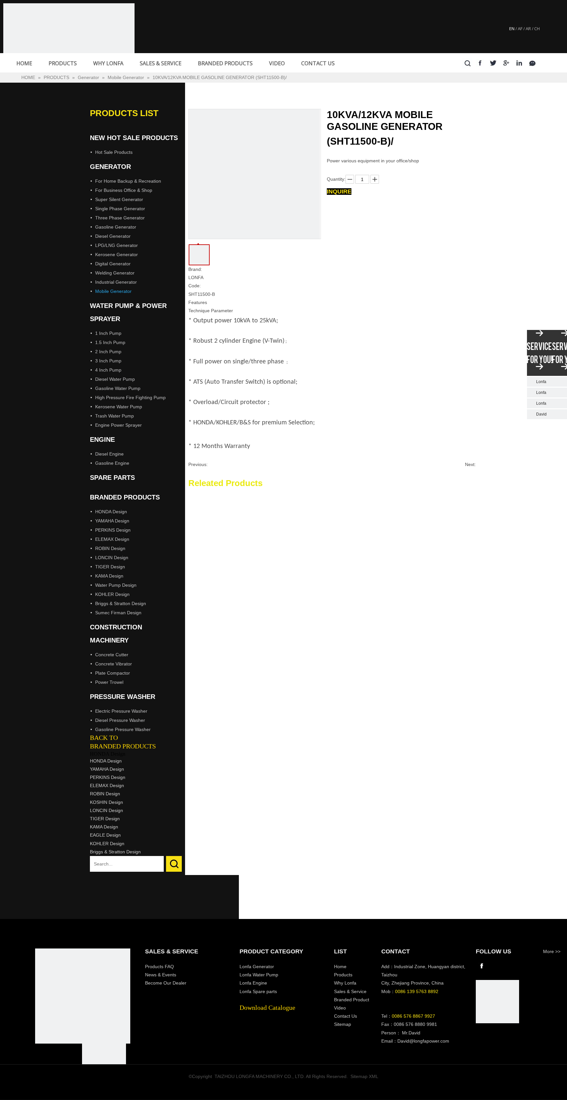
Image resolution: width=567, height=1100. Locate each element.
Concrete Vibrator (113, 663)
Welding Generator (115, 272)
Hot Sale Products (114, 152)
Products (343, 974)
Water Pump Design (115, 585)
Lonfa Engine (253, 983)
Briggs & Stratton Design (120, 603)
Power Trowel (109, 682)
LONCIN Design (111, 557)
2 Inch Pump (108, 351)
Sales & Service (350, 991)
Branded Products (125, 497)
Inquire (339, 191)
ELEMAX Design (112, 539)
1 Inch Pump (108, 333)
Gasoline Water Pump (117, 388)
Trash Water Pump (114, 415)
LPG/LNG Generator (116, 245)
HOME (24, 63)
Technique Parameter (210, 310)
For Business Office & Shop (123, 190)
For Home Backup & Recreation (128, 181)
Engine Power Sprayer (118, 425)
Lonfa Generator (257, 966)
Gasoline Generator (115, 227)
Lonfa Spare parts (258, 991)
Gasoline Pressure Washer (123, 729)
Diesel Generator (113, 236)
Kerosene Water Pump (118, 406)
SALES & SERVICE (160, 63)
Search (174, 864)
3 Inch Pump (108, 360)
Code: (194, 285)
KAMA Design (109, 576)
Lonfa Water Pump (259, 974)
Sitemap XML (364, 1076)
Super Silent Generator (119, 199)
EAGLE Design (105, 835)
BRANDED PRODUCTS (225, 63)
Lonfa (541, 381)
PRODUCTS (63, 63)
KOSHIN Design (106, 802)
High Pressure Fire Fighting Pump (130, 397)
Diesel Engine (109, 454)
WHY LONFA (108, 63)
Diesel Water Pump (115, 379)
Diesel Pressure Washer (120, 720)
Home (340, 966)
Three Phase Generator (120, 217)
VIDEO (277, 63)
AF (520, 28)
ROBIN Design (110, 548)
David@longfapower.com (423, 1041)
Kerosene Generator (116, 254)
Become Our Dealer (165, 983)
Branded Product (351, 999)
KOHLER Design (112, 594)
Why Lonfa (345, 983)
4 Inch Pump (108, 370)
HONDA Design (111, 511)
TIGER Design (110, 566)
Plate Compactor (112, 673)
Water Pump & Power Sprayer (128, 312)
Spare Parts (112, 477)
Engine (102, 439)
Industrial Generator (116, 282)
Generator (110, 166)
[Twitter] (493, 63)
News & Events (160, 974)
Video (340, 1007)
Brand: (195, 269)
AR (528, 28)
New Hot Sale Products (134, 137)
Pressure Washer (122, 696)
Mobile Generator (113, 291)
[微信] (533, 63)
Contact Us (345, 1016)
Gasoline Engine (112, 463)
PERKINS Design (113, 530)
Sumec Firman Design (118, 612)
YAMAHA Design (112, 520)
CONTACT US (318, 63)
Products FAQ (159, 966)
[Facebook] (480, 63)
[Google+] (506, 63)
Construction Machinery (116, 633)
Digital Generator (113, 263)
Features (197, 302)
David (541, 414)
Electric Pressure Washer (121, 711)
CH (537, 28)
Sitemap (342, 1024)
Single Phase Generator (120, 208)
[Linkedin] (519, 63)
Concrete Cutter (111, 654)
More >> (551, 951)
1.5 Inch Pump (110, 342)
